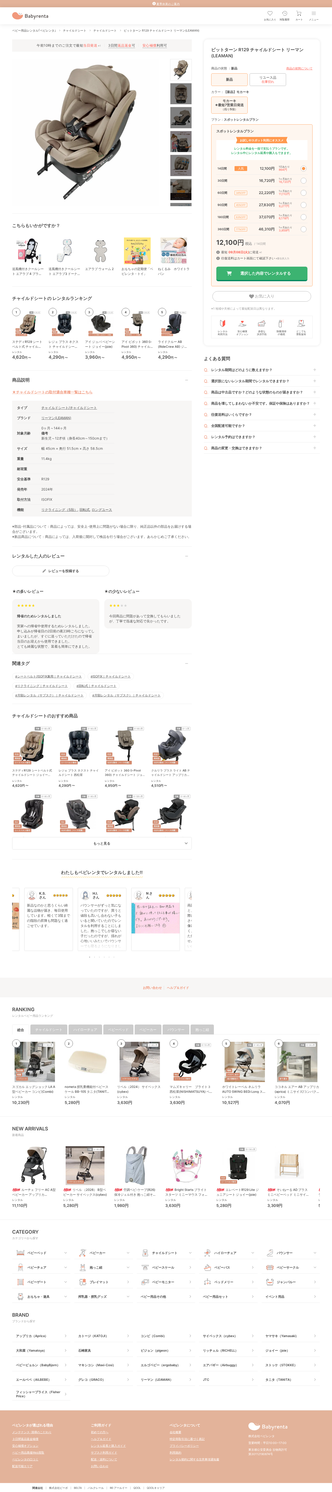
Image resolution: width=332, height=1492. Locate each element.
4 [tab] (104, 957)
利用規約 (175, 1452)
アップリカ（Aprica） (32, 1336)
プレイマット (99, 1282)
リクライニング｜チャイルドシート (42, 686)
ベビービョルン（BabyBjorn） (38, 1365)
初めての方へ (99, 1432)
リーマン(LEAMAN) (56, 418)
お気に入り (264, 296)
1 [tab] (89, 957)
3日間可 (121, 45)
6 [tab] (114, 957)
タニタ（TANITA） (279, 1380)
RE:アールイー (118, 1488)
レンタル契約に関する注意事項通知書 (194, 1459)
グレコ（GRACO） (91, 1380)
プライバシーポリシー (184, 1446)
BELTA (78, 1488)
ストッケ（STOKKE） (281, 1365)
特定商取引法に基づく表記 (187, 1439)
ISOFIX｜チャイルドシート (112, 676)
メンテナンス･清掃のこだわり (32, 1432)
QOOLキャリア (156, 1488)
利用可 (154, 45)
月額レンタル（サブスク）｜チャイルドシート (50, 695)
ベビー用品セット (215, 1296)
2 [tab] (94, 957)
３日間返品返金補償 (25, 1439)
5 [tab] (109, 957)
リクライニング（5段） (59, 510)
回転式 (84, 510)
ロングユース (102, 510)
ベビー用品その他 (153, 1296)
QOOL (137, 1488)
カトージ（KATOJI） (93, 1336)
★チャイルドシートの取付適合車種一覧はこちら (52, 392)
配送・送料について (104, 1459)
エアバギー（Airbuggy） (221, 1365)
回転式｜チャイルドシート (97, 686)
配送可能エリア (22, 1466)
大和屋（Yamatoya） (31, 1350)
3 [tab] (99, 957)
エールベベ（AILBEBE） (33, 1380)
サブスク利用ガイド (104, 1452)
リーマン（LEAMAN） (157, 1380)
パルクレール (96, 1488)
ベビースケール (163, 1267)
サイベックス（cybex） (220, 1336)
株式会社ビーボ (58, 1488)
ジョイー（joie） (277, 1350)
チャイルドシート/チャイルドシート (69, 408)
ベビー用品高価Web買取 (28, 1452)
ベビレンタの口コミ (25, 1459)
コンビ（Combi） (153, 1336)
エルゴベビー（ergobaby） (160, 1365)
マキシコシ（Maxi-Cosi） (97, 1365)
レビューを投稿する (63, 571)
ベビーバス (222, 1267)
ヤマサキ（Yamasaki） (281, 1336)
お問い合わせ (152, 988)
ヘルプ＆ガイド (178, 988)
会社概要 (175, 1432)
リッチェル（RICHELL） (220, 1350)
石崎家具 (84, 1350)
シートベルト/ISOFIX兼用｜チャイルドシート (49, 676)
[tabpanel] (102, 922)
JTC (206, 1380)
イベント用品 (274, 1296)
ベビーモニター (163, 1282)
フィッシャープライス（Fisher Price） (38, 1394)
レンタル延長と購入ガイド (108, 1446)
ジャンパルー (286, 1282)
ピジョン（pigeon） (155, 1350)
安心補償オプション (25, 1446)
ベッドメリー (223, 1282)
